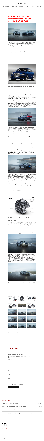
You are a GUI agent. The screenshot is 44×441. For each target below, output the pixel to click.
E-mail (9, 374)
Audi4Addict (22, 4)
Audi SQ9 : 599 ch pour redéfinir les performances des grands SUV (16, 409)
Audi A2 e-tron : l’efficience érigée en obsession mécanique (14, 406)
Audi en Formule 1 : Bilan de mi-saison (10, 403)
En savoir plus (5, 432)
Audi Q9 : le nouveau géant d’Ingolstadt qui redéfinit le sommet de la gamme (18, 413)
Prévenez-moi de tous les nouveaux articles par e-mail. (16, 384)
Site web (9, 378)
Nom (9, 370)
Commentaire (10, 359)
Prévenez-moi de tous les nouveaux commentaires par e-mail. (17, 382)
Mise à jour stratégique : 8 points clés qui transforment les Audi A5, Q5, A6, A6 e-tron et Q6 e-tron (12, 342)
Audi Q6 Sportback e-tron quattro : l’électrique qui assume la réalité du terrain (32, 342)
